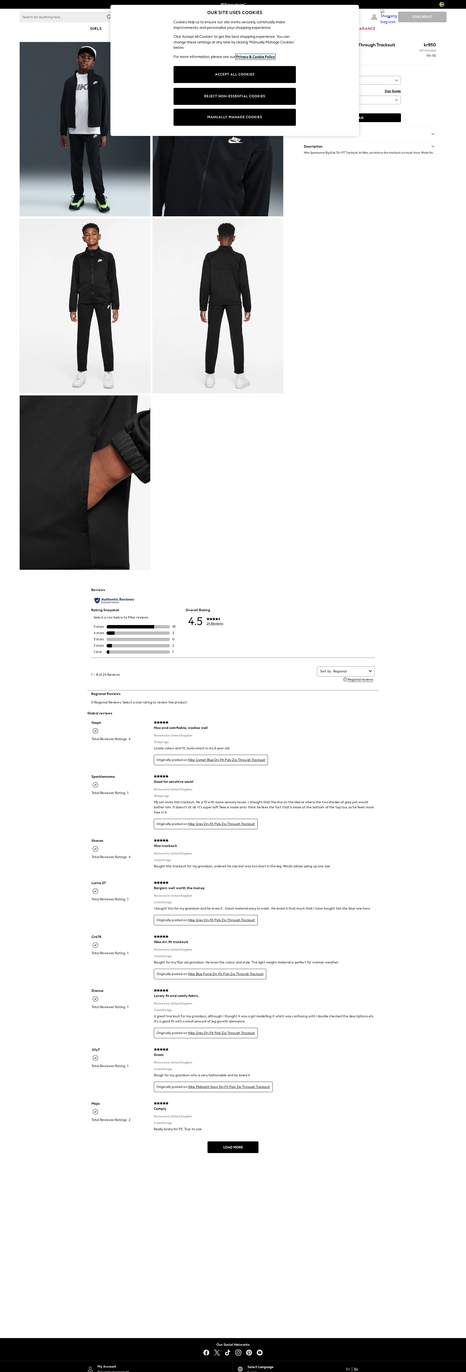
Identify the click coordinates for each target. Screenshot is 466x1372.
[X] (217, 1352)
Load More (233, 1147)
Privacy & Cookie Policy (255, 57)
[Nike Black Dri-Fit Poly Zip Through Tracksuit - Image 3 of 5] (85, 306)
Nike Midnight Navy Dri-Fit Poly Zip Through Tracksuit (229, 1087)
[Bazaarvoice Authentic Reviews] (115, 600)
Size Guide (393, 91)
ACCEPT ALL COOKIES (235, 74)
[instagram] (238, 1352)
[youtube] (259, 1352)
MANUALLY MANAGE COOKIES (234, 117)
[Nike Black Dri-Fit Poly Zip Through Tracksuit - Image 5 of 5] (85, 482)
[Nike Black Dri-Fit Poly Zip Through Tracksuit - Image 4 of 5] (218, 306)
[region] (234, 70)
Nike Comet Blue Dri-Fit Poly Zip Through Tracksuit (227, 760)
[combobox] (350, 671)
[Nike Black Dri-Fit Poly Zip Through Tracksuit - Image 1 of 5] (85, 129)
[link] (374, 17)
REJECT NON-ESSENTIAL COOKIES (234, 96)
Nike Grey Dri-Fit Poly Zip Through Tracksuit (221, 824)
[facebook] (206, 1352)
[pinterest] (249, 1352)
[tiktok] (227, 1352)
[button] (370, 146)
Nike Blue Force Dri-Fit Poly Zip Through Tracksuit (226, 974)
